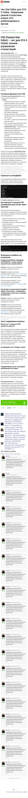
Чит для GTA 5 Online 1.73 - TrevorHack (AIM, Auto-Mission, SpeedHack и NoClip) (15, 431)
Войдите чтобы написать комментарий (10, 453)
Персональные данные (17, 792)
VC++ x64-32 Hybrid (6, 286)
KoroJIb (7, 456)
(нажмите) (11, 200)
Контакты (8, 792)
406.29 (3, 460)
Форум (2, 4)
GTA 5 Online (4, 27)
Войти (24, 2)
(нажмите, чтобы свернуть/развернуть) (13, 97)
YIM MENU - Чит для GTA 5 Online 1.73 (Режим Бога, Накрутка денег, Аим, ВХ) (14, 425)
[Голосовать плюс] (2, 407)
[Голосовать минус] (4, 407)
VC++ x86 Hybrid (19, 284)
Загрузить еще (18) (14, 778)
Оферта (25, 792)
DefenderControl (5, 312)
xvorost (9, 407)
